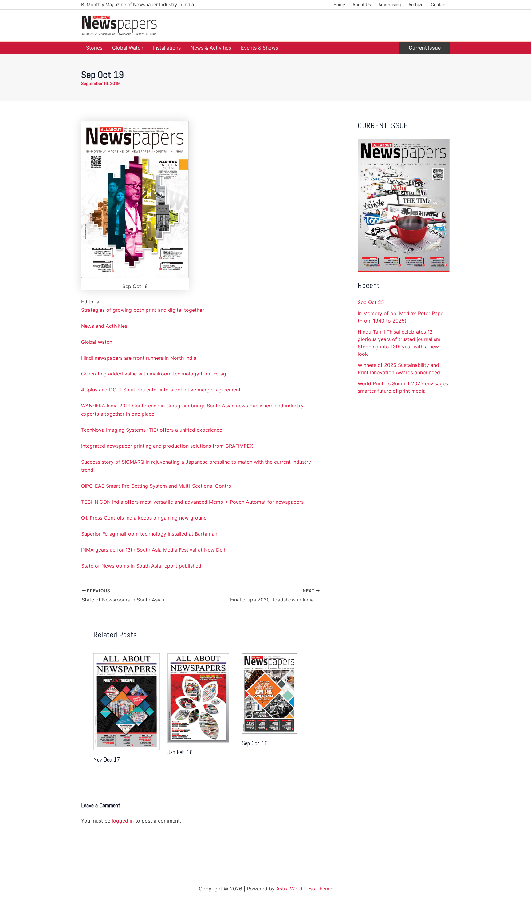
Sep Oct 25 (371, 302)
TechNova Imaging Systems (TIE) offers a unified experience (151, 430)
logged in (123, 821)
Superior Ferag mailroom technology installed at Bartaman (149, 534)
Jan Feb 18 (180, 752)
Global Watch (96, 342)
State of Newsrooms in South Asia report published (141, 566)
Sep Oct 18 (255, 743)
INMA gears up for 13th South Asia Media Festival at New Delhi (154, 550)
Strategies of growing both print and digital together (142, 310)
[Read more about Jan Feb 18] (198, 698)
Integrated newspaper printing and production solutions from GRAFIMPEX (167, 446)
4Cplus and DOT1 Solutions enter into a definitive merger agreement (161, 390)
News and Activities (104, 326)
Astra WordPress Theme (304, 889)
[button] (424, 48)
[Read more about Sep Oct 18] (269, 693)
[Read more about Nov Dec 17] (126, 701)
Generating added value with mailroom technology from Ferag (153, 374)
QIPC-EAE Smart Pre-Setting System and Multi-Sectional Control (157, 486)
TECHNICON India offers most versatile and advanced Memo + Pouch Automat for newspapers (192, 502)
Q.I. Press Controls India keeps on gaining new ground (144, 518)
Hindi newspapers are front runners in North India (138, 358)
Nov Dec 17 (106, 759)
